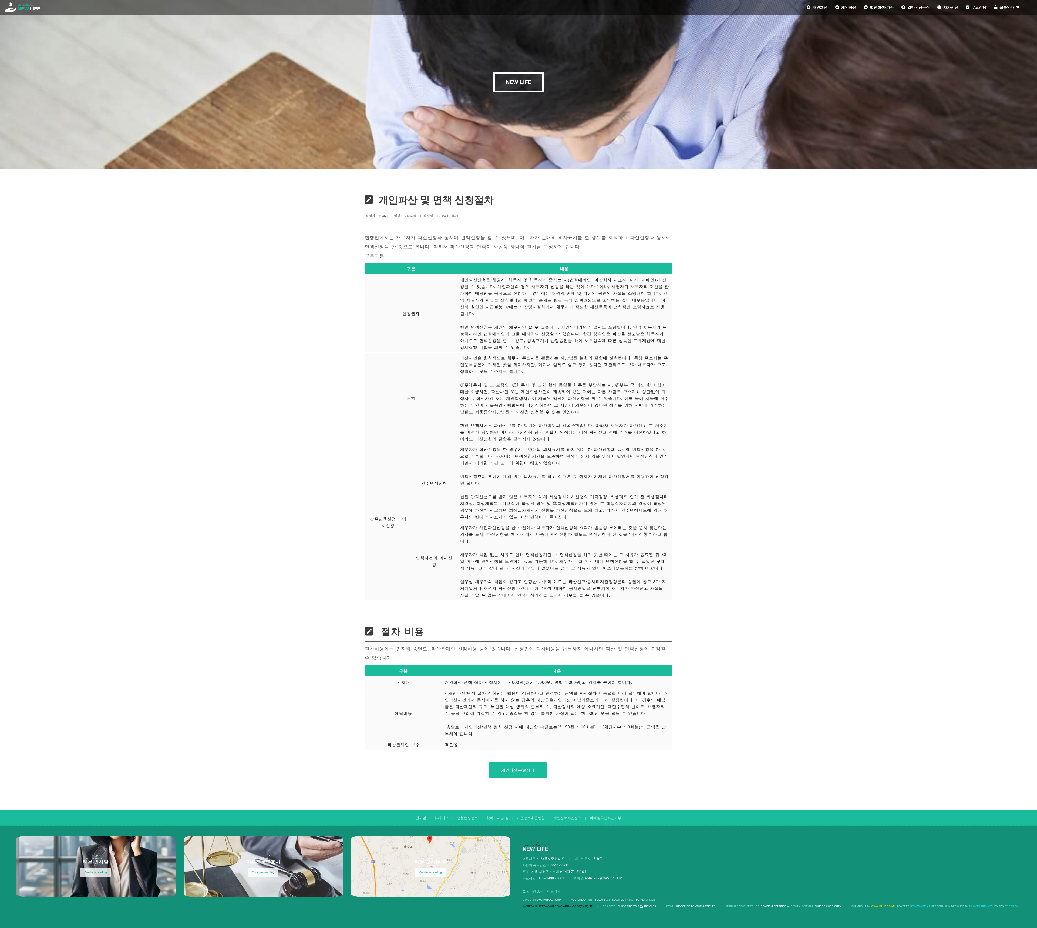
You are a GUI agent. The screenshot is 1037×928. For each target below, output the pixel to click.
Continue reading (96, 872)
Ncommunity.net (981, 906)
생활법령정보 (467, 817)
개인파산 (847, 7)
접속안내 (1006, 7)
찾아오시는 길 (497, 817)
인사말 (421, 817)
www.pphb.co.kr (883, 906)
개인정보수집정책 (567, 817)
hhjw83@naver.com (547, 900)
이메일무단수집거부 (605, 817)
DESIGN (1013, 906)
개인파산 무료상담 (517, 770)
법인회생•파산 (881, 7)
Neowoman (922, 906)
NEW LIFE (518, 82)
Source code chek (827, 906)
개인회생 (819, 7)
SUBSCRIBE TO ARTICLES (637, 906)
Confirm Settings (773, 906)
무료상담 (978, 7)
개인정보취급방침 (531, 817)
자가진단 (949, 7)
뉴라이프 (442, 817)
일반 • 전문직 (917, 7)
